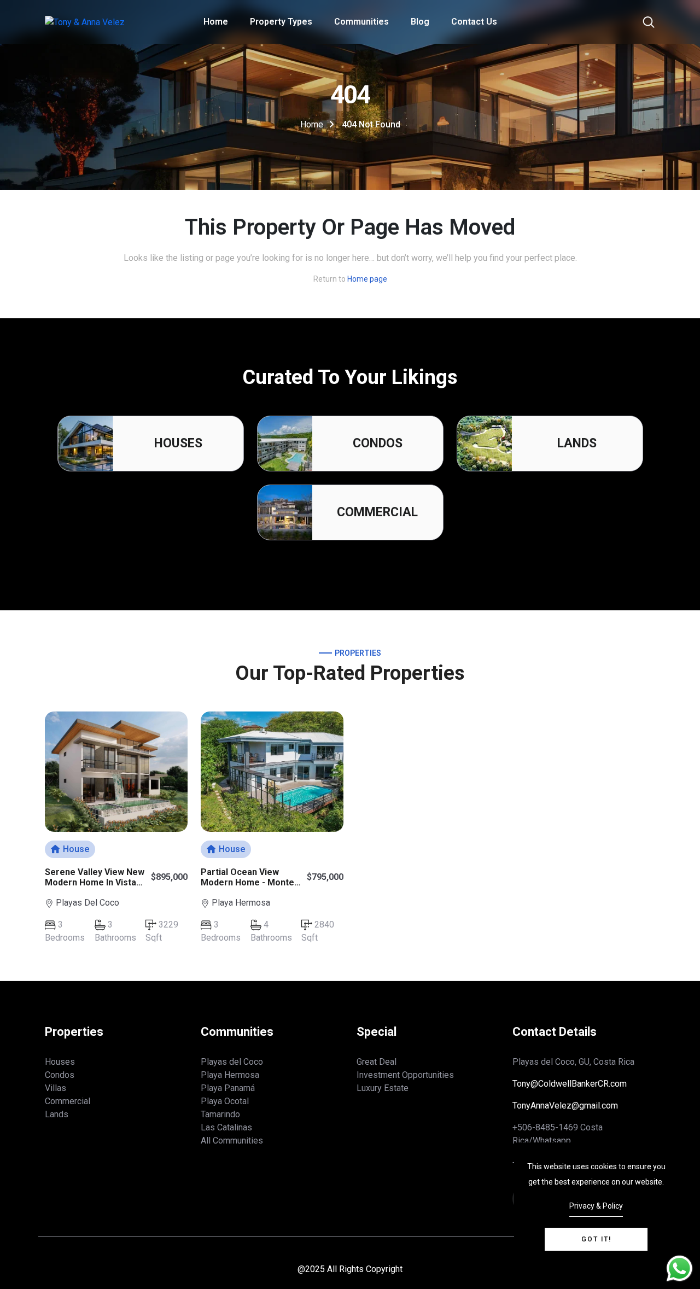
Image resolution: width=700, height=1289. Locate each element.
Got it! (596, 1239)
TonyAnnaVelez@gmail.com (565, 1105)
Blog (420, 21)
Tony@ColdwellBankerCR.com (569, 1083)
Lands (577, 443)
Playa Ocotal (225, 1101)
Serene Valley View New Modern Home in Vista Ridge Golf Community (94, 882)
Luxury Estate (383, 1088)
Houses (178, 443)
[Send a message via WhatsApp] (679, 1268)
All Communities (232, 1140)
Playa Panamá (228, 1088)
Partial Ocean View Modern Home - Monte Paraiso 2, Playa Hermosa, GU (247, 888)
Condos (377, 443)
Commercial (377, 512)
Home (215, 21)
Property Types (281, 21)
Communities (361, 21)
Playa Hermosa (230, 1075)
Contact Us (474, 21)
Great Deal (376, 1062)
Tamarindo (220, 1114)
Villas (55, 1088)
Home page (367, 279)
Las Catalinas (226, 1127)
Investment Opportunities (405, 1075)
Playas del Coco (232, 1062)
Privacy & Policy (596, 1205)
